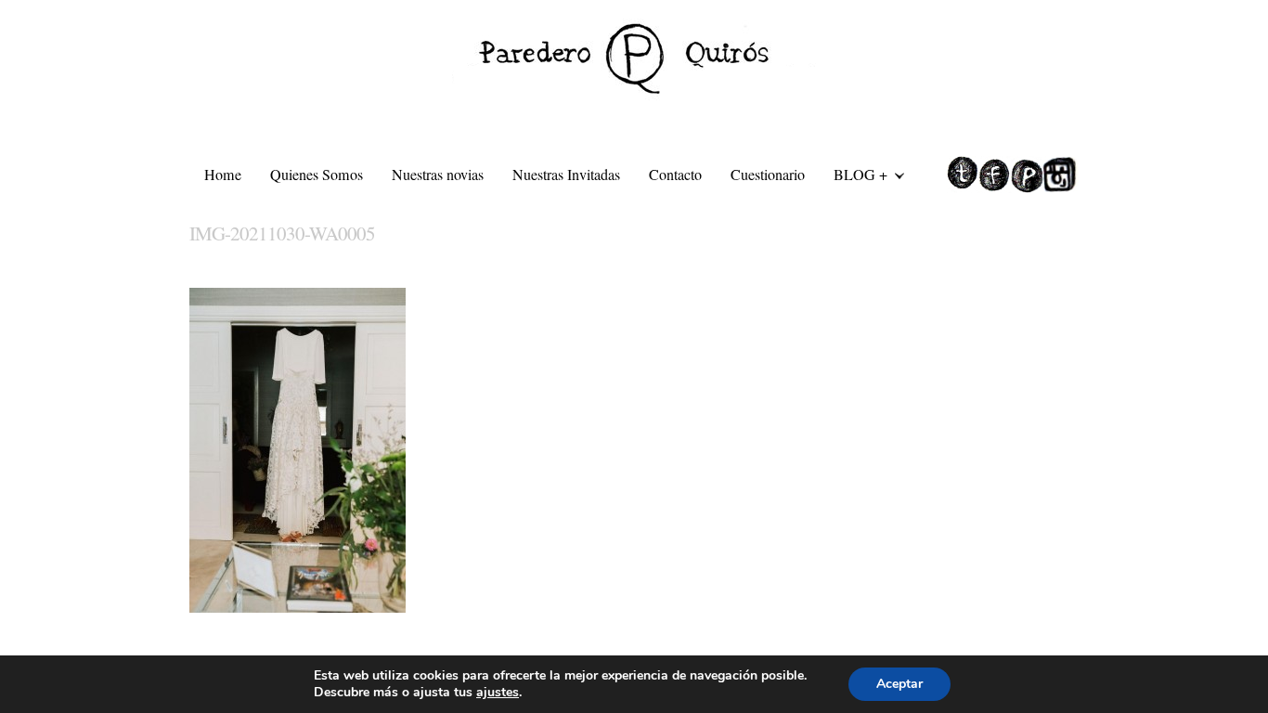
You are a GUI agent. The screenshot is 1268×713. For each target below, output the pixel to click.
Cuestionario (768, 174)
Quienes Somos (316, 174)
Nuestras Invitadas (566, 174)
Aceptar (899, 684)
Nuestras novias (438, 174)
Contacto (675, 174)
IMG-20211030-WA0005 (282, 233)
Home (222, 174)
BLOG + (853, 177)
